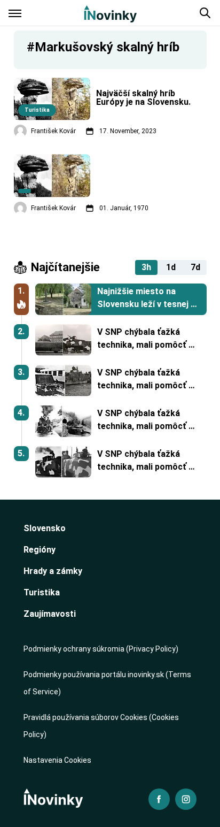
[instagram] (186, 799)
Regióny (39, 550)
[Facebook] (159, 799)
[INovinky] (110, 13)
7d (195, 267)
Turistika (41, 592)
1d (171, 267)
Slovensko (44, 528)
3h (146, 267)
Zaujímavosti (49, 614)
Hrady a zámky (52, 571)
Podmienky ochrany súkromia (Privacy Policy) (100, 649)
